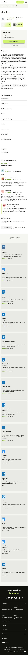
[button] (13, 603)
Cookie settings (7, 649)
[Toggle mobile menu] (25, 2)
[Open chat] (25, 652)
